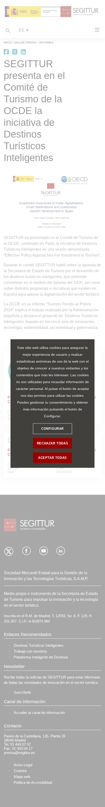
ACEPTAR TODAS (52, 458)
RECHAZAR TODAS (52, 443)
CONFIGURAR (52, 428)
